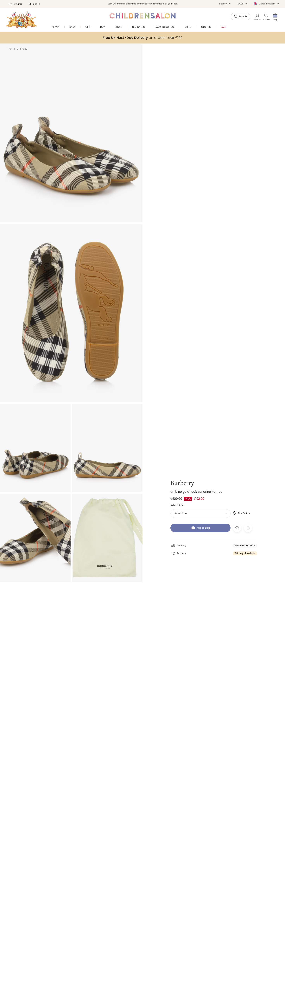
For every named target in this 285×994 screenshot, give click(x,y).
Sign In (36, 3)
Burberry (182, 483)
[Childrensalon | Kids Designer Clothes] (21, 19)
